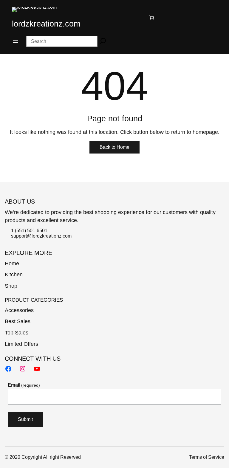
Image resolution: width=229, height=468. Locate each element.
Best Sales (17, 321)
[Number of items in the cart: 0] (151, 17)
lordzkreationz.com (46, 23)
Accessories (19, 310)
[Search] (103, 41)
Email (24, 385)
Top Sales (16, 333)
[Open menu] (15, 41)
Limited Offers (21, 344)
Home (12, 263)
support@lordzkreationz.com (41, 235)
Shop (11, 286)
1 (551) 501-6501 (29, 230)
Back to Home (114, 147)
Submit (25, 419)
